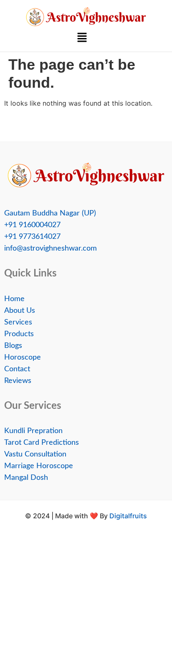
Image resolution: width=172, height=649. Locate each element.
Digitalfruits (128, 516)
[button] (81, 38)
